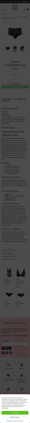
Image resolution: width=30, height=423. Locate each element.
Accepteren (15, 412)
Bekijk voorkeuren (15, 417)
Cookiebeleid (9, 421)
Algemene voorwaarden (18, 421)
